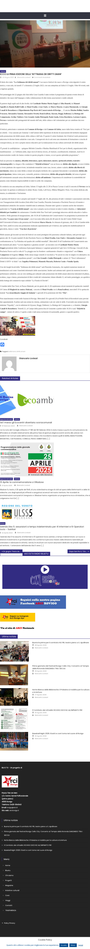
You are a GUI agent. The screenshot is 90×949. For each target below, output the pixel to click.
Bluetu (7, 870)
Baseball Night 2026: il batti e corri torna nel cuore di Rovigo (58, 733)
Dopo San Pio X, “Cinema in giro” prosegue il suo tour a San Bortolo (79, 551)
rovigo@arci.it (12, 807)
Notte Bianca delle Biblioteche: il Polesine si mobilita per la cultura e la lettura (35, 840)
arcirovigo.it (14, 810)
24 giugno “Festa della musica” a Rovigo (12, 551)
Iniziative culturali (12, 890)
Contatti (8, 905)
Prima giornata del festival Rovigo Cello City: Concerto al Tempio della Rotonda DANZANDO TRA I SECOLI (60, 667)
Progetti (8, 880)
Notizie (3, 71)
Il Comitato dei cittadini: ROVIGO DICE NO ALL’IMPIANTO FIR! (57, 710)
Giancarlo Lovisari (23, 77)
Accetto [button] (64, 945)
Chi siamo (9, 875)
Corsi (7, 895)
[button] (45, 15)
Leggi (80, 945)
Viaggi (7, 900)
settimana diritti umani (16, 351)
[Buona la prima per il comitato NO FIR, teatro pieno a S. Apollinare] (14, 651)
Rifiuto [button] (73, 945)
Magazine (9, 885)
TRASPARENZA (10, 910)
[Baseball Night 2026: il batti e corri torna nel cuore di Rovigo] (14, 741)
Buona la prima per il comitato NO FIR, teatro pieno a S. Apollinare (60, 642)
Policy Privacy (9, 923)
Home (7, 865)
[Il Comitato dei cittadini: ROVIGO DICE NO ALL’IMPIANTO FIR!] (14, 719)
